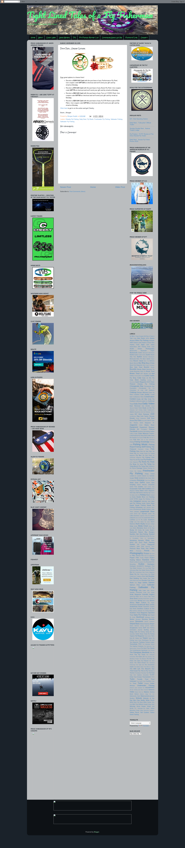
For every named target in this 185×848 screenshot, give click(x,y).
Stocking (145, 619)
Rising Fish (147, 574)
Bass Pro (139, 359)
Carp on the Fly (148, 378)
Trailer (132, 679)
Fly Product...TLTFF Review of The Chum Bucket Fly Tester (142, 135)
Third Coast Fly (135, 671)
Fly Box (138, 455)
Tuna (134, 683)
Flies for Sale (144, 451)
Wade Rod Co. (139, 692)
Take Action (148, 636)
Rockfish (151, 576)
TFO (139, 644)
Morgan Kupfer (72, 116)
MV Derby (138, 530)
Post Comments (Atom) (77, 191)
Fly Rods (150, 462)
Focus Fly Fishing (135, 471)
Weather (132, 698)
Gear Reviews (64, 37)
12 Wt (132, 336)
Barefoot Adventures (148, 356)
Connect (144, 37)
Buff (153, 373)
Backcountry (133, 350)
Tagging (132, 636)
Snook (140, 606)
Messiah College (149, 523)
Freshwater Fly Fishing (102, 119)
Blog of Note (150, 363)
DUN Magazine (145, 423)
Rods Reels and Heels (136, 580)
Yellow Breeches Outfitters (147, 710)
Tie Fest (151, 673)
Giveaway (140, 480)
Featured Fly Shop (138, 435)
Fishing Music (140, 444)
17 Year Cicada (138, 336)
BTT (142, 373)
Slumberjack (133, 604)
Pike (133, 555)
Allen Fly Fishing (141, 340)
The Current (151, 650)
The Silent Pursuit (140, 662)
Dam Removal (135, 406)
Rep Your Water (140, 570)
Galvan (144, 476)
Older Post (120, 187)
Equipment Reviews (147, 427)
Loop (131, 522)
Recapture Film (142, 562)
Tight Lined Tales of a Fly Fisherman (90, 15)
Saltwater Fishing (116, 119)
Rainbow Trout (148, 560)
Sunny (140, 628)
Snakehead (133, 606)
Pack (145, 542)
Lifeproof (132, 517)
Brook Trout (150, 371)
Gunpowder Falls (135, 488)
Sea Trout (151, 596)
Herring (145, 492)
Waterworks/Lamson (147, 696)
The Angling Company (136, 646)
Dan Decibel (146, 406)
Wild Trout (135, 704)
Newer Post (65, 187)
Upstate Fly (141, 687)
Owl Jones (138, 542)
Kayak (132, 505)
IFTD (136, 499)
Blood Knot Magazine (136, 365)
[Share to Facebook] (100, 116)
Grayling (132, 484)
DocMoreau (133, 416)
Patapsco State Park (137, 546)
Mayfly (142, 524)
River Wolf (145, 576)
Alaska (152, 338)
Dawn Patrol (138, 408)
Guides (140, 486)
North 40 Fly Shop (134, 536)
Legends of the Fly (145, 515)
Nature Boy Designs (146, 532)
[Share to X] (98, 116)
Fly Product (148, 460)
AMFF (131, 342)
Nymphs (141, 540)
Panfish (132, 544)
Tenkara (142, 642)
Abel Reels (141, 338)
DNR (152, 414)
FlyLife (134, 468)
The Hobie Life (140, 656)
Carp (139, 378)
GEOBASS (142, 478)
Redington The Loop (142, 568)
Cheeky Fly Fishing (72, 119)
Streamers (139, 621)
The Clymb (150, 648)
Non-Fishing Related (147, 534)
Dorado (132, 418)
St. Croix (132, 617)
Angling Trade (134, 344)
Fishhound (151, 439)
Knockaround (137, 509)
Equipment (134, 427)
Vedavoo (151, 689)
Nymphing (133, 540)
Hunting (151, 497)
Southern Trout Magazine (139, 613)
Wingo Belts (151, 704)
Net (137, 534)
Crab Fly (151, 399)
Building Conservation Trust (137, 375)
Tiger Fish (133, 675)
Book (144, 369)
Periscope (138, 550)
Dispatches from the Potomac (142, 412)
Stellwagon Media (149, 617)
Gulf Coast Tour (149, 486)
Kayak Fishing (140, 505)
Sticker (132, 619)
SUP (144, 628)
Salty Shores (150, 590)
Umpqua (146, 683)
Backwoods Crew (136, 352)
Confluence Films (138, 397)
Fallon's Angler (134, 433)
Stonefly (151, 619)
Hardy (137, 490)
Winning (132, 706)
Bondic (152, 367)
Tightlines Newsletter (143, 675)
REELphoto (133, 570)
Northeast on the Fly (146, 536)
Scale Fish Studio (148, 592)
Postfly (142, 557)
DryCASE (144, 420)
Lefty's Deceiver (134, 515)
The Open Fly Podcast (141, 661)
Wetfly (143, 700)
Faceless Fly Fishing (144, 431)
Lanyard (136, 511)
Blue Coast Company (148, 365)
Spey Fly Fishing (140, 615)
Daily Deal (82, 119)
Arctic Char (150, 346)
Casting (143, 380)
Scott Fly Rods (134, 596)
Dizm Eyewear (144, 414)
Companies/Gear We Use (112, 37)
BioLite (136, 363)
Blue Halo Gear (136, 367)
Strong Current (144, 625)
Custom (132, 401)
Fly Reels (90, 119)
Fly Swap (140, 464)
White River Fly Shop (136, 702)
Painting (151, 542)
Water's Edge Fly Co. (147, 694)
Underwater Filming (145, 685)
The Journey (148, 656)
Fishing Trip (149, 447)
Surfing (146, 630)
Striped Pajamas (145, 624)
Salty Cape (142, 590)
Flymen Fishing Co (148, 468)
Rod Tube (151, 578)
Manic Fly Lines (145, 521)
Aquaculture (133, 346)
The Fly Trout (139, 654)
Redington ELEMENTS (137, 566)
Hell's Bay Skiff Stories (136, 492)
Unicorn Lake (133, 687)
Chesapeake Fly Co (146, 388)
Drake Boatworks (141, 418)
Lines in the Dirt (139, 517)
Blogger (96, 832)
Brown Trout (135, 373)
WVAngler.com (141, 708)
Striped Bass (134, 624)
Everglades (144, 429)
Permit (146, 551)
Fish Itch (136, 439)
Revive (148, 570)
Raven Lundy (134, 562)
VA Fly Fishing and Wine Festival (139, 689)
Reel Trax (151, 568)
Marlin (138, 524)
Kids (145, 507)
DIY (74, 37)
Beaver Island (138, 361)
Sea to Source (143, 596)
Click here (63, 108)
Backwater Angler (147, 350)
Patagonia (151, 544)
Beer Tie (146, 361)
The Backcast (148, 646)
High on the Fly (136, 495)
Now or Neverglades (147, 538)
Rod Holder (143, 578)
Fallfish (152, 431)
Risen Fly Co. (135, 574)
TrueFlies (148, 681)
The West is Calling (149, 666)
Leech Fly (151, 513)
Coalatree (136, 394)
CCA (148, 382)
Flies (137, 451)
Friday (147, 474)
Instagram (137, 501)
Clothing (133, 392)
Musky (132, 530)
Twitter (140, 683)
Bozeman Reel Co (139, 371)
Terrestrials (133, 644)
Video (132, 692)
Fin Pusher (140, 437)
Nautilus (132, 534)
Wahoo (136, 694)
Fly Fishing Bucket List (89, 37)
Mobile (135, 526)
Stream (132, 621)
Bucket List (147, 373)
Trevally (139, 679)
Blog (143, 363)
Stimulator (138, 619)
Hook (148, 495)
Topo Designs (138, 677)
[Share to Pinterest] (102, 116)
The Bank (143, 648)
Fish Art (146, 437)
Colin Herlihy (144, 394)
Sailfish (144, 582)
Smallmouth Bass (143, 604)
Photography (136, 553)
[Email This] (94, 116)
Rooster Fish (146, 580)
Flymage (139, 468)
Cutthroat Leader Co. (141, 401)
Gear (136, 478)
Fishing (132, 442)
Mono (134, 528)
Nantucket (133, 532)
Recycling (133, 564)
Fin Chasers (133, 437)
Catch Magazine (140, 382)
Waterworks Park (135, 696)
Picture (146, 553)
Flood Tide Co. (134, 453)
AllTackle (151, 340)
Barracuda (133, 359)
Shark (136, 598)
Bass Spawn (147, 359)
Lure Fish (137, 521)
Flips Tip (151, 451)
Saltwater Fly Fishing (67, 121)
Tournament (146, 677)
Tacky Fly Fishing (149, 634)
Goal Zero (148, 480)
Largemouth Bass (147, 511)
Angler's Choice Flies (148, 342)
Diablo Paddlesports (148, 410)
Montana (140, 528)
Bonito (139, 369)
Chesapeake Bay (136, 386)
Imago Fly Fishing (144, 499)
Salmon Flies (135, 585)
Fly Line (140, 460)
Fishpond (133, 449)
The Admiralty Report (148, 644)
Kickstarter (139, 507)
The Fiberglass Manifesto (139, 652)
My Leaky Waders (148, 530)
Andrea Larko (138, 342)
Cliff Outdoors (149, 390)
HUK (147, 497)
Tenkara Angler (149, 642)
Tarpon (145, 638)
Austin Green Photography (142, 348)
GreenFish (151, 484)
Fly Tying (147, 464)
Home (33, 37)
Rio (131, 572)
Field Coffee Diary (149, 435)
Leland (152, 515)
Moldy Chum (143, 526)
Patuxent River (149, 546)
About (40, 37)
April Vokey (150, 344)
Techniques (145, 640)
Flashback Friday (143, 449)
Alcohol (132, 340)
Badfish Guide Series (140, 354)
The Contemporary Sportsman (139, 650)
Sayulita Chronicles (136, 592)
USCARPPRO (149, 687)
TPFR (152, 677)
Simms (152, 600)
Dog (138, 416)
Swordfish (132, 634)
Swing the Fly (150, 632)
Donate (151, 416)
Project (147, 557)
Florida (141, 453)
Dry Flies (137, 420)
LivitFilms (132, 520)
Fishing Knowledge (141, 442)
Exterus (151, 429)
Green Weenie (142, 484)
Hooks (134, 497)
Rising (142, 574)
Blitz (139, 363)
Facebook (133, 431)
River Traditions (137, 576)
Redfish (141, 564)
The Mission (142, 658)
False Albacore (143, 433)
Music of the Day (149, 528)
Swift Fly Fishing (139, 632)
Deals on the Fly (148, 408)
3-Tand (151, 336)
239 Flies (146, 336)
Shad (131, 598)
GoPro (142, 482)
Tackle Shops (139, 634)
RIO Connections (137, 572)
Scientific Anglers (148, 594)
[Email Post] (90, 116)
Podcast (138, 555)
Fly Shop (133, 464)
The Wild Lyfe (135, 669)
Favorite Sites (131, 37)
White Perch (150, 700)
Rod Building (134, 578)
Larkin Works (133, 513)
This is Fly (144, 671)
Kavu (152, 503)
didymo (132, 412)
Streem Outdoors (149, 621)
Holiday (143, 495)
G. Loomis (138, 476)
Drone (132, 420)
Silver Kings (146, 600)
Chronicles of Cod (136, 390)
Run (136, 582)
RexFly (152, 570)
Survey (152, 630)
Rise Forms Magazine (148, 572)
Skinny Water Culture (138, 602)
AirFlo (147, 338)
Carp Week (51, 37)
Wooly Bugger (141, 706)
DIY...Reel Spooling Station (139, 119)
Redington (150, 564)
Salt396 (143, 585)
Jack (149, 501)
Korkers (148, 509)
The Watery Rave (139, 666)
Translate (145, 726)
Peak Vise (145, 548)
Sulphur (152, 625)
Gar (148, 476)
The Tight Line (140, 664)
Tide (147, 673)
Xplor (147, 708)
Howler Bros (140, 497)
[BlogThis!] (96, 116)
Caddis (146, 375)
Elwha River (149, 425)
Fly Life (135, 460)
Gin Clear (148, 478)
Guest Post (133, 486)
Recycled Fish (150, 562)
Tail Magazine (139, 636)
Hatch (142, 490)
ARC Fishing (142, 346)
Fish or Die (144, 439)
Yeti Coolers (144, 712)
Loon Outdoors (148, 520)
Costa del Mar (142, 399)
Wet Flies (136, 700)
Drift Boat (150, 418)
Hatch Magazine (149, 490)
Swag (132, 632)
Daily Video (148, 403)
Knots (144, 509)
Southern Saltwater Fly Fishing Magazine (143, 610)
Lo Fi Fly (139, 520)
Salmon (151, 582)
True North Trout (141, 681)
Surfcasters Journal (136, 630)
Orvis (147, 540)
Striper (152, 624)
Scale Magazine (135, 594)
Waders (146, 692)
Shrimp (140, 600)
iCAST (132, 499)
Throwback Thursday (140, 673)
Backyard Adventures (148, 352)
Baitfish (139, 357)
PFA (153, 550)
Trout (146, 679)
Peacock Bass (135, 548)
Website (139, 698)
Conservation (149, 397)
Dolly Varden (144, 416)
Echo (140, 425)
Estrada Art (134, 429)
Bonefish (133, 369)
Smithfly (152, 604)
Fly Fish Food (147, 455)
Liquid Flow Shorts (149, 517)
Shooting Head (142, 598)
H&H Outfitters (146, 488)
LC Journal (143, 513)
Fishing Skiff (140, 447)
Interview (144, 501)
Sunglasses (134, 628)
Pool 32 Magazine (149, 555)
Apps (143, 344)
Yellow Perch (134, 712)
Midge (131, 526)
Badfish (132, 354)
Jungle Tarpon (146, 503)
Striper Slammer (134, 625)
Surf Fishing (150, 628)
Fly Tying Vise (143, 466)
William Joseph (143, 704)
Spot (149, 615)
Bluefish (146, 367)
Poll (142, 555)
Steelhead (140, 617)
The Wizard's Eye (147, 669)
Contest (133, 399)
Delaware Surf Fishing (136, 410)
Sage (139, 582)
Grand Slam (150, 482)
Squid (152, 615)
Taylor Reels (138, 640)
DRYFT (149, 420)
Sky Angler (151, 602)
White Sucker (147, 702)
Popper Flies (134, 557)
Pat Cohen (141, 544)
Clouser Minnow (142, 392)
